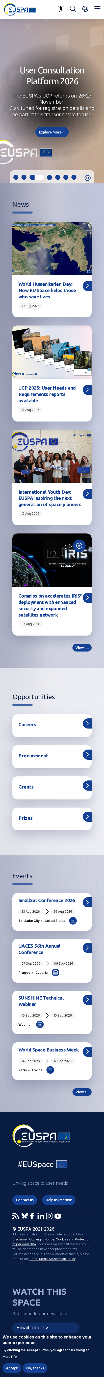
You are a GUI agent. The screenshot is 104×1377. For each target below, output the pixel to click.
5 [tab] (57, 177)
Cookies (62, 1239)
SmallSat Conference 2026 (46, 900)
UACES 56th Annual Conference (39, 949)
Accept (12, 1368)
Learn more (52, 117)
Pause (88, 178)
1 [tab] (15, 177)
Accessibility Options (61, 8)
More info (10, 1357)
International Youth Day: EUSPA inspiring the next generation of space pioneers (50, 498)
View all (82, 648)
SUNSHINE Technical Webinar (41, 1001)
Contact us (25, 1200)
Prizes (25, 818)
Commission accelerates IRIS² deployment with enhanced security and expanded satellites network (50, 605)
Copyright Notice (41, 1239)
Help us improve (59, 1200)
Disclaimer (20, 1239)
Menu (97, 8)
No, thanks (35, 1368)
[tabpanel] (52, 101)
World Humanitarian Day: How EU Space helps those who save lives (47, 290)
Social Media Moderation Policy (52, 1259)
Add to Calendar (73, 921)
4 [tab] (45, 177)
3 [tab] (32, 177)
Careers (27, 724)
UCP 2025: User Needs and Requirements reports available (47, 394)
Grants (26, 787)
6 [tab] (65, 177)
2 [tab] (24, 177)
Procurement (33, 755)
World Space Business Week (48, 1050)
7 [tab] (73, 177)
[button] (85, 8)
